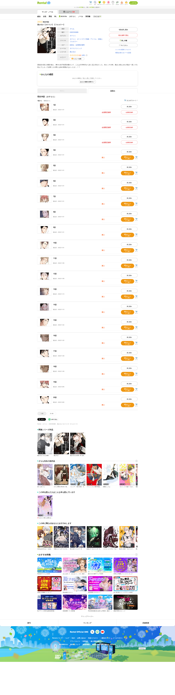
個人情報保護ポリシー (98, 641)
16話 (55, 335)
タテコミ (73, 35)
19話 (55, 382)
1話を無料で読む (123, 35)
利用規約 (85, 641)
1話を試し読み (123, 29)
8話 (54, 212)
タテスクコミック (76, 48)
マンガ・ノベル (47, 12)
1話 (54, 105)
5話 (54, 165)
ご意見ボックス (105, 638)
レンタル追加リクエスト (123, 49)
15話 (55, 320)
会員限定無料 (80, 45)
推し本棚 (124, 40)
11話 (55, 258)
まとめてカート (132, 100)
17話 (55, 351)
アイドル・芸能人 (96, 39)
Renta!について (57, 638)
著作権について (75, 644)
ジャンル (96, 16)
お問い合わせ (81, 638)
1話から (39, 101)
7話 (54, 196)
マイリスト (124, 45)
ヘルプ (67, 638)
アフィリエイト (75, 641)
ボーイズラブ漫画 (83, 39)
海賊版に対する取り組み (100, 644)
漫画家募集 (86, 644)
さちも (72, 29)
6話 (54, 181)
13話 (55, 289)
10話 (55, 243)
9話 (54, 227)
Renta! (39, 424)
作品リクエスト (93, 638)
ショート (69, 12)
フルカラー (73, 41)
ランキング (87, 623)
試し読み (129, 106)
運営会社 (113, 644)
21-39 (51, 413)
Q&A (73, 638)
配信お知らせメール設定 (123, 53)
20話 (55, 397)
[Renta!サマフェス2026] (49, 3)
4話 (54, 150)
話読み (72, 45)
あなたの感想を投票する (86, 82)
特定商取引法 (63, 644)
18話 (55, 366)
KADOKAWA (74, 32)
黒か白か (73, 52)
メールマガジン (118, 638)
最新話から (47, 101)
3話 (54, 135)
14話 (55, 304)
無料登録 (134, 3)
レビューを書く (78, 59)
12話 (55, 273)
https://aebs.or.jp (65, 658)
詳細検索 (146, 623)
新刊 (29, 623)
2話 (54, 120)
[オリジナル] (63, 16)
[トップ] (42, 3)
